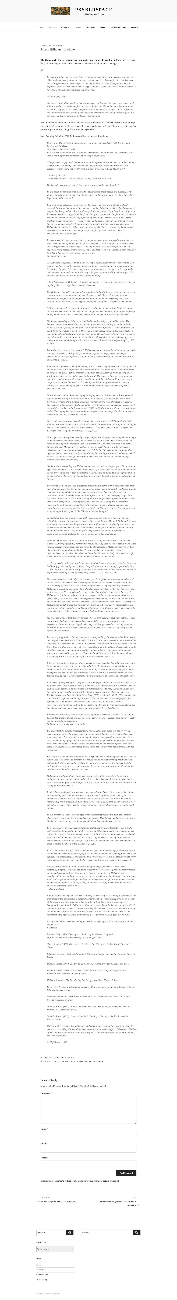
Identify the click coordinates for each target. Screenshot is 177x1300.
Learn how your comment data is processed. (98, 1180)
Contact (103, 27)
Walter (60, 45)
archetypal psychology (57, 1061)
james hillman (95, 1061)
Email (44, 1143)
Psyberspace (94, 9)
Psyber (47, 1057)
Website (44, 1157)
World (71, 1057)
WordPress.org (41, 1280)
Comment (46, 1093)
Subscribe (134, 27)
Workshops (90, 27)
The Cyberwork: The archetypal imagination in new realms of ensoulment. (78, 60)
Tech (63, 1057)
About (78, 27)
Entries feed (40, 1270)
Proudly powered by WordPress (48, 1294)
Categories (65, 27)
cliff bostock (78, 1061)
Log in (38, 1265)
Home (41, 27)
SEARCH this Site (118, 27)
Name (44, 1129)
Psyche (56, 1057)
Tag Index (52, 27)
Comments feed (42, 1275)
